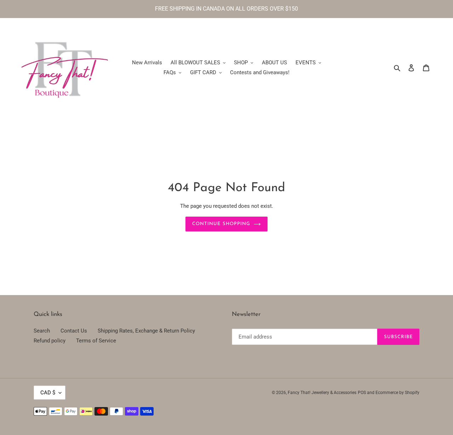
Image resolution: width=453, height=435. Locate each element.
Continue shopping (221, 224)
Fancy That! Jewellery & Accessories (322, 392)
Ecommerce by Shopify (397, 392)
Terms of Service (96, 340)
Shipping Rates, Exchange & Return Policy (146, 331)
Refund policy (49, 340)
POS (362, 392)
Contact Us (74, 331)
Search (42, 331)
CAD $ (47, 392)
